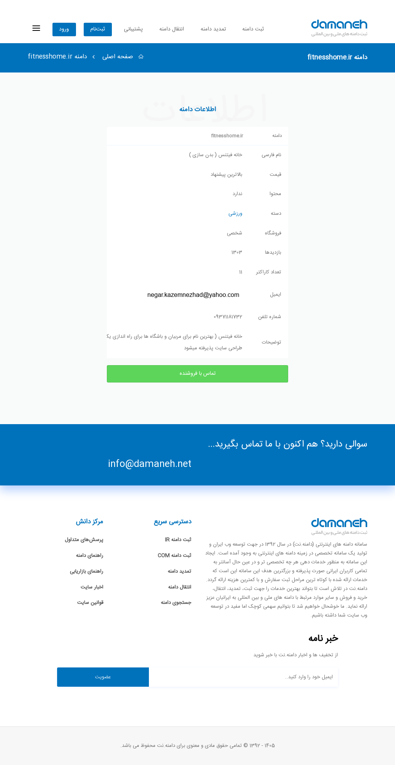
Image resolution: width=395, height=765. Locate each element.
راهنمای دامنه (89, 555)
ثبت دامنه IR (178, 540)
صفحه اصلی (118, 57)
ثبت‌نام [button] (97, 29)
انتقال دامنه (171, 29)
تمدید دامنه (213, 29)
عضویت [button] (103, 677)
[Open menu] (36, 28)
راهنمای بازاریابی (86, 571)
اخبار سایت (92, 587)
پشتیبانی (133, 29)
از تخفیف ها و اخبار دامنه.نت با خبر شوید (295, 655)
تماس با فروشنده (198, 373)
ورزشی (235, 213)
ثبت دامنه (253, 29)
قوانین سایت (90, 602)
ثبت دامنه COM (174, 555)
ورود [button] (64, 29)
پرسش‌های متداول (84, 540)
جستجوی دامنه (176, 602)
